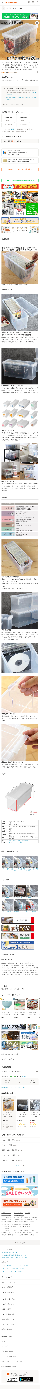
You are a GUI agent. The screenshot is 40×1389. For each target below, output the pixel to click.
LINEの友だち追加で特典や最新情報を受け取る (20, 180)
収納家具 (27, 1213)
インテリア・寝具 (18, 1213)
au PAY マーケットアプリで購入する (20, 169)
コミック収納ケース (19, 1215)
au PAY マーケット (6, 1213)
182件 (24, 1076)
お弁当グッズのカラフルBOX (21, 1224)
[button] (37, 72)
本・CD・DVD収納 (6, 1215)
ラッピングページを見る (15, 842)
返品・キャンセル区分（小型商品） (18, 840)
